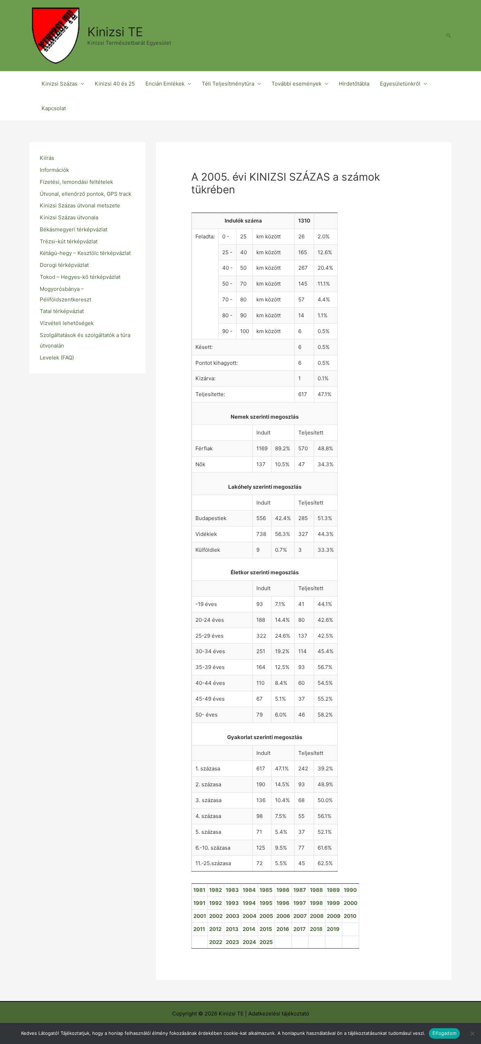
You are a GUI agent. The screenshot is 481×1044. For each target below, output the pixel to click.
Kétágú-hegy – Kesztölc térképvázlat (85, 253)
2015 (266, 929)
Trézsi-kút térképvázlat (69, 241)
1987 (299, 890)
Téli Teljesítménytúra (228, 83)
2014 (249, 929)
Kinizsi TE (115, 31)
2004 (249, 916)
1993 (232, 903)
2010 (350, 916)
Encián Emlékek (165, 83)
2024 (249, 942)
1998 (316, 903)
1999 (333, 903)
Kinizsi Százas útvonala (69, 217)
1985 (266, 890)
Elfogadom (444, 1033)
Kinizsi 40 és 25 (115, 83)
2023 (232, 942)
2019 (333, 929)
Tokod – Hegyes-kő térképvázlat (80, 277)
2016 (282, 929)
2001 (199, 916)
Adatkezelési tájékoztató (278, 1013)
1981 (199, 890)
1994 (249, 903)
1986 (282, 890)
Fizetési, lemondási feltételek (76, 182)
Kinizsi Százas (59, 83)
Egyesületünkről (400, 83)
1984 (249, 890)
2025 (266, 942)
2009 (334, 916)
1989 (333, 890)
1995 (266, 903)
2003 (232, 916)
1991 (199, 903)
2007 (300, 916)
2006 (283, 916)
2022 (215, 942)
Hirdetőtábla (354, 83)
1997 (299, 903)
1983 (232, 890)
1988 (316, 890)
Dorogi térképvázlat (64, 265)
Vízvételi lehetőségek (67, 323)
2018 (316, 929)
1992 (215, 903)
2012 (215, 929)
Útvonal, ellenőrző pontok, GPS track (85, 193)
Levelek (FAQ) (57, 357)
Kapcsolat (54, 108)
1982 (215, 890)
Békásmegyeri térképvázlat (73, 229)
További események (296, 83)
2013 (232, 929)
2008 (317, 916)
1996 (282, 903)
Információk (54, 170)
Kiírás (47, 158)
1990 (350, 890)
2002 (216, 916)
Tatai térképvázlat (62, 311)
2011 (199, 929)
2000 (350, 903)
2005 (266, 916)
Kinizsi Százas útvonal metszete (80, 205)
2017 (299, 929)
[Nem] (472, 1033)
